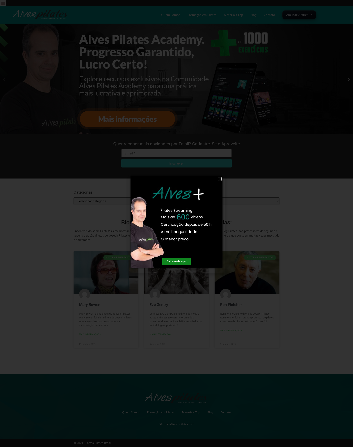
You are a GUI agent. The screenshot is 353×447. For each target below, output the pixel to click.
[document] (176, 223)
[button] (219, 179)
